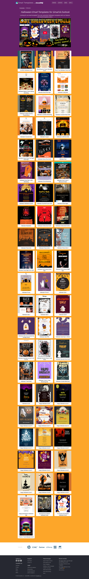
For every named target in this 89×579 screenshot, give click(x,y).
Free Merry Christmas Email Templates (64, 564)
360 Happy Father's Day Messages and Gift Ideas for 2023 (66, 561)
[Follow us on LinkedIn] (16, 560)
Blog (17, 569)
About (17, 572)
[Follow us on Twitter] (18, 560)
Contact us (29, 562)
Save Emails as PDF (47, 562)
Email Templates (46, 564)
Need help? (29, 560)
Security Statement (31, 571)
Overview (17, 565)
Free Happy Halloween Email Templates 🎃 (64, 567)
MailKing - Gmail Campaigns (48, 566)
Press (17, 570)
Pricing (54, 2)
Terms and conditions (31, 567)
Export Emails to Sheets (47, 560)
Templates (22, 8)
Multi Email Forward (47, 569)
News (65, 2)
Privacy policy (30, 569)
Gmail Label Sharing (47, 571)
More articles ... (62, 570)
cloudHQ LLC (38, 575)
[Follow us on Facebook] (21, 560)
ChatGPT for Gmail (47, 567)
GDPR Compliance (31, 572)
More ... (44, 573)
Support (60, 2)
